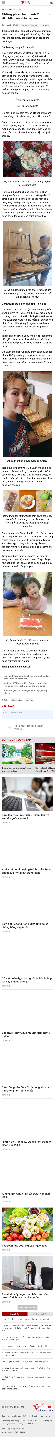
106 (46, 1362)
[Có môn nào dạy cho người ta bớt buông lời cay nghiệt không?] (27, 957)
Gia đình (9, 9)
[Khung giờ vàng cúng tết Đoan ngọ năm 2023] (27, 1172)
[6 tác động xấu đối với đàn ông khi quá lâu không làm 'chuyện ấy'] (27, 1066)
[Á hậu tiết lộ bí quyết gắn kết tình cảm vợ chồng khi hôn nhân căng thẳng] (27, 848)
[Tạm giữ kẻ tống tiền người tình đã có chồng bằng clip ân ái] (27, 903)
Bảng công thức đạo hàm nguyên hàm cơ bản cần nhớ (25, 1319)
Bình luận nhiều (40, 1314)
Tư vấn (18, 9)
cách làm (29, 700)
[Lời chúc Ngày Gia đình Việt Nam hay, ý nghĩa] (27, 1012)
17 (19, 1340)
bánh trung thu (16, 700)
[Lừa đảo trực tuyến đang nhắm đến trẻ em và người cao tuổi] (27, 794)
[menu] (3, 2)
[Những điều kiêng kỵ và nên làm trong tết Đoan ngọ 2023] (27, 1121)
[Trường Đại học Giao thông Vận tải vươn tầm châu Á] (17, 753)
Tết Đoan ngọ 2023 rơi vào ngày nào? (24, 1245)
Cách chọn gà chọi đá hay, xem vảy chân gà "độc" (23, 1346)
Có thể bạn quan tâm (16, 740)
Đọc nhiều (14, 1314)
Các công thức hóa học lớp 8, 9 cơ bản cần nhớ (22, 1362)
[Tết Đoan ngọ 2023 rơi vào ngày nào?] (27, 1224)
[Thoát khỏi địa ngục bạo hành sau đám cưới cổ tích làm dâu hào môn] (27, 1273)
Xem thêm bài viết (27, 1307)
